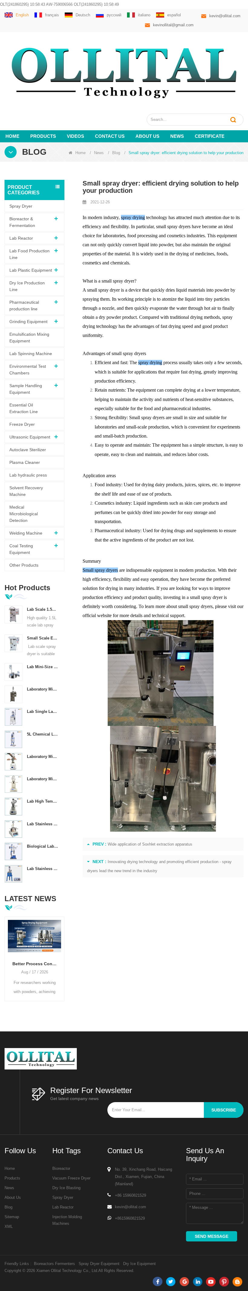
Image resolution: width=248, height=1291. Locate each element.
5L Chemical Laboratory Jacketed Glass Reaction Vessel (42, 734)
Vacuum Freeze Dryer (71, 1178)
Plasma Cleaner (24, 462)
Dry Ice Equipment (139, 1263)
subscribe (223, 1110)
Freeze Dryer (22, 424)
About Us (13, 1197)
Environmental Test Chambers (27, 369)
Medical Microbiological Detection (23, 514)
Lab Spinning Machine (30, 353)
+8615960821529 (130, 1218)
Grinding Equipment (28, 321)
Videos (75, 136)
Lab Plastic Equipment (30, 270)
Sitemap (12, 1217)
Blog (116, 152)
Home (12, 136)
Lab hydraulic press (28, 475)
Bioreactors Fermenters (54, 1263)
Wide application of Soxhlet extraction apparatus (150, 844)
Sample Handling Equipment (25, 389)
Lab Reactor (21, 238)
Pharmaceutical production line (24, 305)
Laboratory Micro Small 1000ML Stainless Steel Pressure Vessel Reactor (42, 756)
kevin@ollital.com (224, 16)
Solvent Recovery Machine (26, 491)
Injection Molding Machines (67, 1220)
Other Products (23, 565)
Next (62, 954)
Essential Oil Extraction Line (23, 408)
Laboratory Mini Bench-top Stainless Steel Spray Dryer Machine (42, 689)
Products (43, 136)
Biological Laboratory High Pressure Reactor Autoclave (42, 846)
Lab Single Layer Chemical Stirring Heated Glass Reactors (42, 711)
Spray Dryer (20, 206)
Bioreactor (61, 1168)
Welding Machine (25, 533)
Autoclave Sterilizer (27, 449)
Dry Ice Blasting (66, 1188)
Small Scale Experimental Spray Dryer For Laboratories (42, 638)
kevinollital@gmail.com (173, 25)
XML (9, 1226)
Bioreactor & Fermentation (22, 222)
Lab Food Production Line (29, 254)
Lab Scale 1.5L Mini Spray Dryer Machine (42, 609)
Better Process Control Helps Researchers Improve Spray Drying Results (34, 963)
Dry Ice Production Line (27, 286)
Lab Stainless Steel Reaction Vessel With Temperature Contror (42, 824)
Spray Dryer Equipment (99, 1263)
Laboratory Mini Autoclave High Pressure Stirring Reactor (42, 779)
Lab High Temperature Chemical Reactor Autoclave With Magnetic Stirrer (42, 801)
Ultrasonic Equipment (29, 437)
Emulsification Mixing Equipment (29, 337)
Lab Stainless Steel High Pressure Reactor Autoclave (42, 868)
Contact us (110, 136)
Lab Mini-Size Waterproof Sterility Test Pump (42, 667)
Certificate (209, 136)
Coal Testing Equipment (21, 549)
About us (147, 136)
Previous (7, 954)
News (177, 136)
